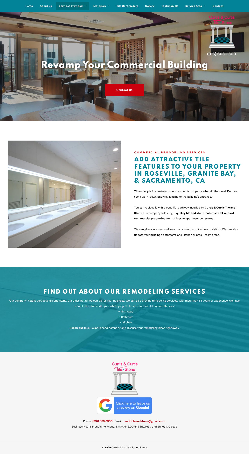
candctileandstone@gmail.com (144, 421)
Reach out (76, 328)
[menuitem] (29, 6)
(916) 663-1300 (102, 421)
